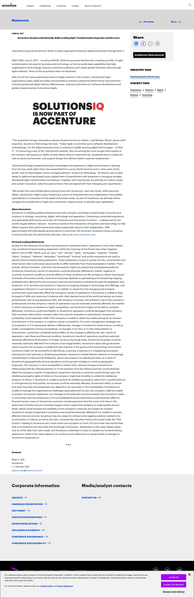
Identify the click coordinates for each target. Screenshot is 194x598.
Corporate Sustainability (29, 543)
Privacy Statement (65, 586)
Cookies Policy (46, 586)
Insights (30, 5)
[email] (150, 45)
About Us (28, 570)
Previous (149, 21)
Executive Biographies (27, 517)
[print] (157, 45)
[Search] (189, 5)
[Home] (9, 5)
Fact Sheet (19, 510)
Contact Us (89, 497)
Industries (61, 5)
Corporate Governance (27, 536)
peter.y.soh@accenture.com (27, 470)
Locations (80, 570)
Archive (17, 497)
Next (174, 21)
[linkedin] (136, 45)
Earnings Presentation (27, 504)
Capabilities (45, 5)
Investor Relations (24, 523)
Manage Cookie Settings (173, 591)
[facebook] (143, 45)
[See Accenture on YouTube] (179, 570)
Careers (75, 5)
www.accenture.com (84, 234)
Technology (147, 95)
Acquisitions (135, 90)
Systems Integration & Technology (145, 76)
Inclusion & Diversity (26, 530)
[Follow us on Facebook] (167, 570)
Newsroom (20, 20)
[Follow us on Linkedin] (155, 570)
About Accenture (93, 5)
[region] (97, 584)
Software (134, 95)
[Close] (189, 574)
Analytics (149, 90)
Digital (160, 90)
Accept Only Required (174, 584)
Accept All (173, 577)
